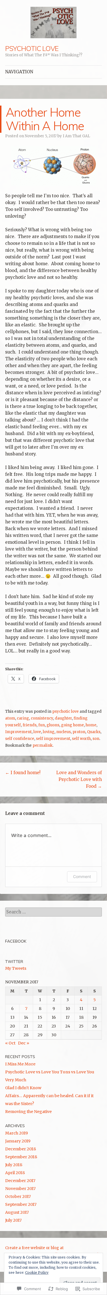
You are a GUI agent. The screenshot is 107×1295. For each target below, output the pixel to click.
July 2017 (13, 1220)
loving (48, 731)
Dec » (23, 1043)
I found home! (23, 772)
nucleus (63, 731)
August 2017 (17, 1212)
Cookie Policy (37, 1272)
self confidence (19, 738)
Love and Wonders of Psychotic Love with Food (79, 779)
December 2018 (20, 1148)
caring (23, 718)
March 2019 (16, 1133)
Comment (82, 876)
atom (10, 718)
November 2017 (20, 1188)
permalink (43, 745)
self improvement (53, 738)
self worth (81, 738)
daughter (63, 718)
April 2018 (15, 1172)
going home (72, 725)
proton (78, 731)
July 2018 (13, 1164)
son (95, 738)
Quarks (93, 731)
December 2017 (20, 1180)
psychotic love (65, 711)
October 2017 (18, 1196)
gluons (53, 725)
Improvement (18, 731)
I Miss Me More (20, 1064)
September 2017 (21, 1204)
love (37, 731)
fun (41, 725)
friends (30, 725)
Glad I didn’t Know (23, 1087)
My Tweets (15, 968)
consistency (42, 718)
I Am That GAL (76, 136)
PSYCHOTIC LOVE (31, 48)
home (91, 725)
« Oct (10, 1043)
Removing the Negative (28, 1111)
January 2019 (18, 1141)
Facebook (15, 941)
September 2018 (21, 1156)
